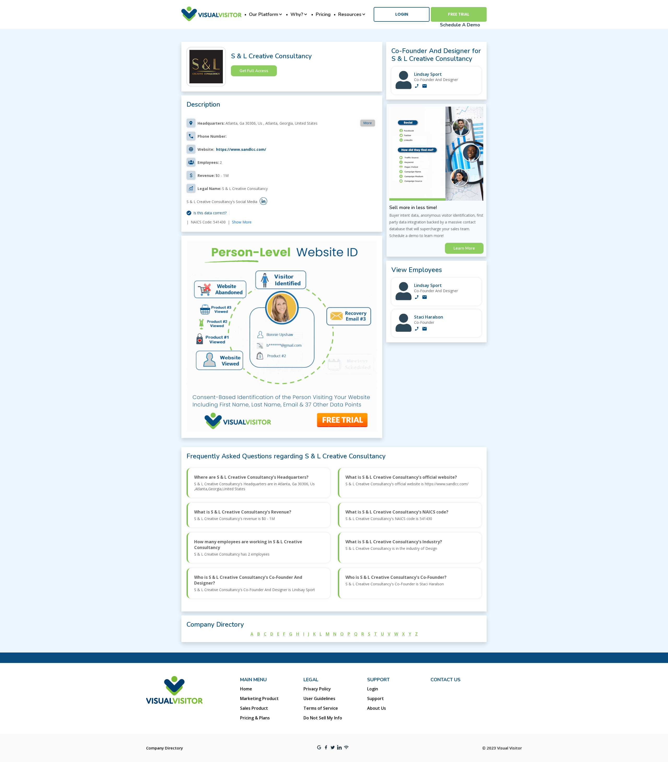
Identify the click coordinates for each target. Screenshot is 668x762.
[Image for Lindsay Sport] (403, 87)
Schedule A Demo (460, 25)
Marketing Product (259, 698)
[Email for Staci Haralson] (424, 329)
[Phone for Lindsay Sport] (416, 86)
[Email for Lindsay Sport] (424, 86)
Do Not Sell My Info (322, 718)
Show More (242, 222)
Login (401, 14)
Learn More (464, 248)
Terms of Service (320, 708)
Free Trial (458, 14)
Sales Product (254, 708)
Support (375, 698)
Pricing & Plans (255, 718)
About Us (376, 708)
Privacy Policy (317, 689)
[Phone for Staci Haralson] (416, 329)
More (367, 122)
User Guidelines (319, 698)
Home (246, 689)
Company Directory (164, 748)
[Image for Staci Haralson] (403, 330)
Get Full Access (254, 70)
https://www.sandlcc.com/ (241, 149)
